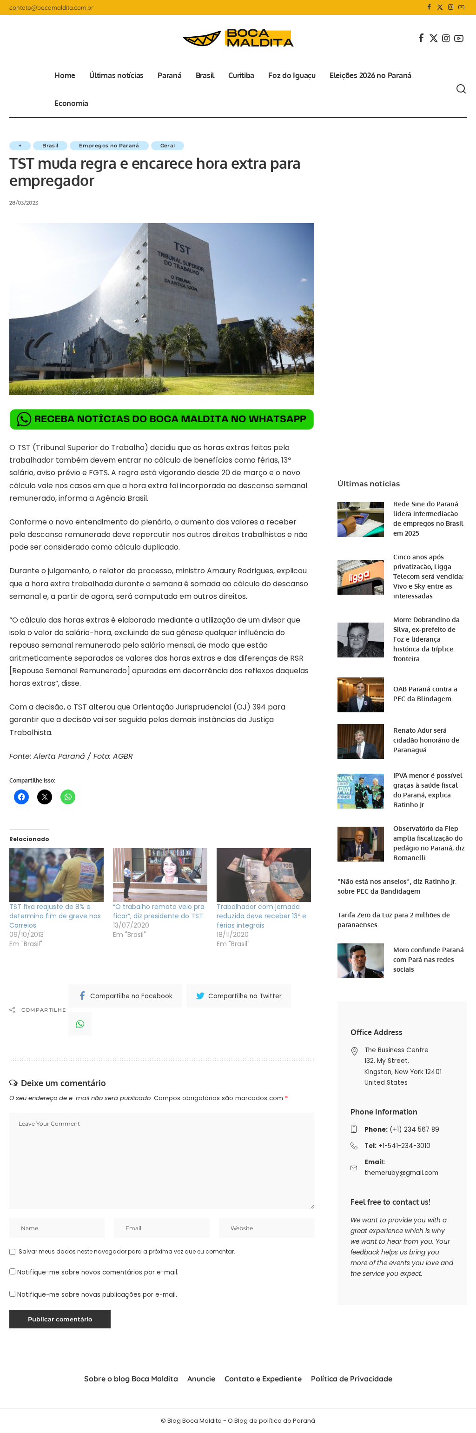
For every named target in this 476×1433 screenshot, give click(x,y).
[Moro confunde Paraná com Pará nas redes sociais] (360, 960)
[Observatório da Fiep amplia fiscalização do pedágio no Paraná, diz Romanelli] (360, 844)
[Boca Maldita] (238, 38)
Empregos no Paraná (109, 145)
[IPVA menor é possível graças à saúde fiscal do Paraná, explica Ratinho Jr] (360, 791)
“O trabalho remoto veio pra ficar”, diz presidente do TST (159, 911)
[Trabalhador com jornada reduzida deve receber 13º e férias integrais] (264, 875)
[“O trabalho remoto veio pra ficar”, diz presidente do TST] (160, 875)
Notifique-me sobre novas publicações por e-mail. (97, 1294)
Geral (167, 145)
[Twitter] (440, 7)
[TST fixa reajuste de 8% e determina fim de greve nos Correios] (56, 875)
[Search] (461, 89)
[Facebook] (429, 7)
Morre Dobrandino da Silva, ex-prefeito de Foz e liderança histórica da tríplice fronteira (426, 639)
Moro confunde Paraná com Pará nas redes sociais (428, 959)
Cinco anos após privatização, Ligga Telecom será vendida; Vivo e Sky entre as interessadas (428, 576)
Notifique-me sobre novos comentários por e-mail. (97, 1272)
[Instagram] (450, 7)
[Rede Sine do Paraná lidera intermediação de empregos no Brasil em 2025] (360, 519)
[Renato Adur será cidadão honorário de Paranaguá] (360, 741)
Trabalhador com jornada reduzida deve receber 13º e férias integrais (261, 916)
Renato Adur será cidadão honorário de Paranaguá (426, 740)
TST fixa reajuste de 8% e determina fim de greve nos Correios (55, 916)
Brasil (50, 145)
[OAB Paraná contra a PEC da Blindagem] (360, 694)
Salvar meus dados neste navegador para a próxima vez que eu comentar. (127, 1251)
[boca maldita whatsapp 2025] (161, 419)
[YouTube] (461, 7)
